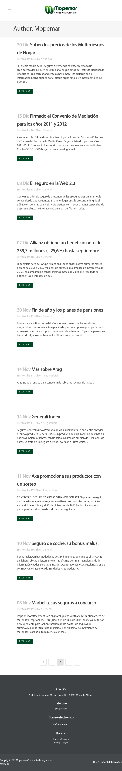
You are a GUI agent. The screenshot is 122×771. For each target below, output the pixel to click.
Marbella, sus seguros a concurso (64, 603)
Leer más (25, 91)
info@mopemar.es (61, 724)
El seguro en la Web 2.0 (52, 183)
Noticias (47, 59)
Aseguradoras (50, 375)
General (47, 130)
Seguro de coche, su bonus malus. (65, 543)
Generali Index (46, 417)
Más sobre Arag (47, 369)
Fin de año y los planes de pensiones (67, 310)
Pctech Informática (111, 762)
